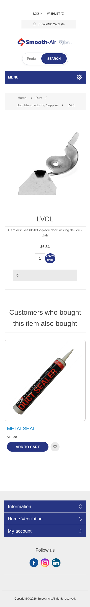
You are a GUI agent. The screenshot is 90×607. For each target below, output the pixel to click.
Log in (37, 13)
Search (54, 58)
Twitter (45, 562)
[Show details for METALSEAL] (45, 380)
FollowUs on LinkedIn (56, 562)
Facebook (34, 562)
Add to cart (50, 258)
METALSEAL (21, 428)
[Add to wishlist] (55, 446)
